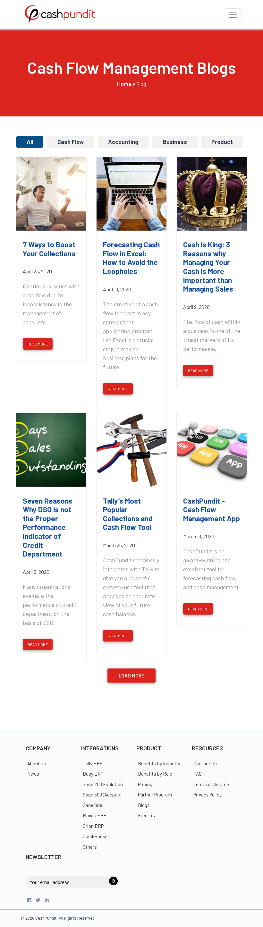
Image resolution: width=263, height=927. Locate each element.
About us (36, 763)
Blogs (144, 805)
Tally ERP (92, 763)
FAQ (197, 774)
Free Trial (147, 815)
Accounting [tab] (123, 141)
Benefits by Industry (159, 763)
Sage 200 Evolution (103, 784)
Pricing (145, 784)
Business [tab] (175, 141)
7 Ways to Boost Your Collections (49, 249)
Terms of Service (211, 784)
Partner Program (155, 794)
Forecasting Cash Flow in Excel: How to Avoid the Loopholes (131, 258)
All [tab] (30, 141)
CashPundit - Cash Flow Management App (211, 510)
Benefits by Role (155, 774)
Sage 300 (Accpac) (102, 794)
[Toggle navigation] (233, 14)
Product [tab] (222, 141)
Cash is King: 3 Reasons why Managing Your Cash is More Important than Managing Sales (208, 266)
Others (90, 847)
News (33, 774)
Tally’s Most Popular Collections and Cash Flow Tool (128, 514)
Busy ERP (93, 774)
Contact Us (205, 763)
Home (124, 83)
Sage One (92, 805)
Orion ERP (93, 826)
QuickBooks (95, 836)
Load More (131, 675)
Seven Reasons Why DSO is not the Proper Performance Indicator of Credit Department (47, 527)
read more (38, 344)
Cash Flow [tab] (70, 141)
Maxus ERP (94, 815)
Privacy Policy (207, 794)
